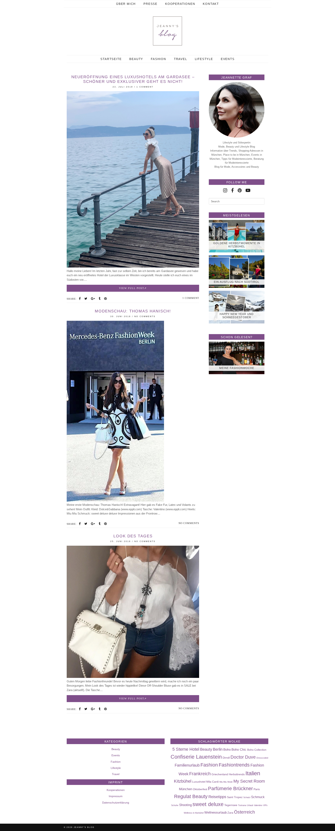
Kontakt (211, 3)
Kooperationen (180, 3)
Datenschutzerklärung (115, 802)
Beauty (136, 59)
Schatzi (246, 797)
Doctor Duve (243, 757)
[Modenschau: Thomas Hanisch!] (115, 500)
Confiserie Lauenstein (196, 757)
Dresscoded (262, 758)
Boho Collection (256, 749)
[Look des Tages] (133, 676)
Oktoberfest (200, 789)
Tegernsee (230, 805)
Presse (150, 3)
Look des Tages (133, 536)
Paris (257, 789)
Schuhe (174, 805)
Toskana (242, 805)
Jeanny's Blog (84, 827)
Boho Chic (238, 749)
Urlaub (250, 805)
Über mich (126, 3)
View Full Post (131, 288)
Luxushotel (198, 781)
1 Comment (144, 87)
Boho (227, 749)
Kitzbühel (182, 781)
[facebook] (232, 190)
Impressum (116, 796)
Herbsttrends (237, 774)
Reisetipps (217, 797)
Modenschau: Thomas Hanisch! (133, 311)
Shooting (185, 805)
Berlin (218, 749)
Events (228, 59)
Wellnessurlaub (215, 812)
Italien (252, 773)
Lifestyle (204, 59)
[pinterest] (240, 190)
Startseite (111, 59)
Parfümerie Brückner (230, 788)
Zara (230, 812)
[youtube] (248, 190)
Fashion (158, 59)
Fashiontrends (234, 765)
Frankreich (200, 773)
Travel (180, 59)
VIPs (265, 805)
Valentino (258, 805)
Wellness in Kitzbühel (194, 813)
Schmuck (258, 797)
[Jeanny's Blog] (167, 30)
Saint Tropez (235, 797)
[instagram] (225, 190)
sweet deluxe (208, 804)
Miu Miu (223, 782)
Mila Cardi (212, 781)
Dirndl (226, 757)
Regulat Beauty (191, 796)
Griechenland (220, 774)
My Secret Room (249, 781)
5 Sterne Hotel (185, 749)
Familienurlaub (187, 765)
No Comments (144, 316)
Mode (230, 782)
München (185, 789)
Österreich (244, 812)
